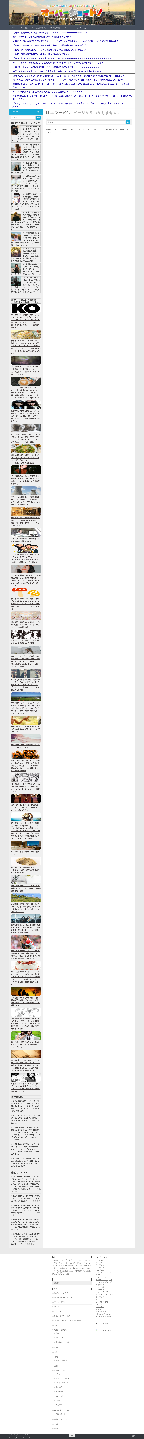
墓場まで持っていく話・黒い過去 (67, 1320)
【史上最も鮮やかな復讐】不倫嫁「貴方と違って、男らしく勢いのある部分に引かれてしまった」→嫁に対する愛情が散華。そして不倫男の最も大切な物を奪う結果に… (25, 1024)
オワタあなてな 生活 (104, 1294)
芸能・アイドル (60, 1419)
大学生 (69, 1268)
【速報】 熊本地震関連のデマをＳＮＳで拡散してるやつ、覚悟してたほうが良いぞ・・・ (52, 50)
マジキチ (57, 1263)
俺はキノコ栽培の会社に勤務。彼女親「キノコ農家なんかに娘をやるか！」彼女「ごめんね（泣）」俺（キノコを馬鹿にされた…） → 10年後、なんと (25, 604)
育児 (55, 1274)
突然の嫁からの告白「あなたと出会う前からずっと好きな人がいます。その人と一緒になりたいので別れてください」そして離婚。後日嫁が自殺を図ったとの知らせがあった (25, 708)
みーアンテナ (101, 1265)
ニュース (57, 1311)
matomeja (66, 28)
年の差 (59, 1271)
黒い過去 (66, 1274)
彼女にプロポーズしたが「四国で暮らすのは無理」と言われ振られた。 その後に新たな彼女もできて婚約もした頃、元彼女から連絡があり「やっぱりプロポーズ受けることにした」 (25, 661)
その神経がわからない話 (64, 1297)
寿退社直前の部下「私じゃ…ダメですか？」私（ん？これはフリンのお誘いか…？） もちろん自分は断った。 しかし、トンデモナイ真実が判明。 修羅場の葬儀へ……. (26, 1149)
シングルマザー (77, 1260)
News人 (99, 1309)
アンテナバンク (102, 1277)
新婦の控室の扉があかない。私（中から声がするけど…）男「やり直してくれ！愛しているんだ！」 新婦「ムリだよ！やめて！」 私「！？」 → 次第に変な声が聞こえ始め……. (26, 1106)
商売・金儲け (60, 1414)
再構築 (61, 1265)
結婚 (87, 1271)
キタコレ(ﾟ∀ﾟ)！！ (104, 1280)
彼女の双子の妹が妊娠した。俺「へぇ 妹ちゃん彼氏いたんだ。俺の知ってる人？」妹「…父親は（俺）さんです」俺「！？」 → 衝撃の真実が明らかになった (26, 416)
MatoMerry (100, 1270)
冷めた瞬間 (68, 1266)
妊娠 (76, 1268)
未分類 (56, 1352)
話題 (56, 1424)
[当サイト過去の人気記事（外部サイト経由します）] (26, 312)
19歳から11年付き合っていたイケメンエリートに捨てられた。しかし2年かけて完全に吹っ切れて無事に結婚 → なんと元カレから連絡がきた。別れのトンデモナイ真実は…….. (25, 183)
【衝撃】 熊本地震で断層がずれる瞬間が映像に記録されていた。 (41, 54)
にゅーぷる (100, 1287)
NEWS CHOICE (101, 1299)
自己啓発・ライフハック (64, 1410)
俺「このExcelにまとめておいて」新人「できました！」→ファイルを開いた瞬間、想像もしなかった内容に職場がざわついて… (68, 80)
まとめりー (100, 1285)
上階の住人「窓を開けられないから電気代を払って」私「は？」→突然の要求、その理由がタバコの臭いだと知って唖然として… (69, 75)
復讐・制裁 (59, 1391)
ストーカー (84, 1260)
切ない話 (59, 1387)
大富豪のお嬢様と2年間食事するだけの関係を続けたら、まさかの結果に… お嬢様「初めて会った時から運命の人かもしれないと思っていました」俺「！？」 (26, 580)
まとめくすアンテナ (103, 1316)
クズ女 (62, 1260)
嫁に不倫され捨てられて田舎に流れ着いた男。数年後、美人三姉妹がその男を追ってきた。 (25, 1044)
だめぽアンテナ (41, 28)
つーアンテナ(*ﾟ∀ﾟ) (104, 1297)
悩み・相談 (59, 1396)
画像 (56, 1366)
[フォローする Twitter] (38, 111)
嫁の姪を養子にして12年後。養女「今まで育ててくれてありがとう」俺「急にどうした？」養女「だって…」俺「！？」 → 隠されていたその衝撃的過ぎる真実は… (25, 685)
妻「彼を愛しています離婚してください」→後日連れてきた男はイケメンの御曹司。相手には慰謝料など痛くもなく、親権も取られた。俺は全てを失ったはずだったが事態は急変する (25, 1065)
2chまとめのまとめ (79, 28)
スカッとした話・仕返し (64, 1378)
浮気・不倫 (59, 1338)
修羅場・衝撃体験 (62, 1383)
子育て (54, 1271)
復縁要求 (71, 1271)
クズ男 (69, 1260)
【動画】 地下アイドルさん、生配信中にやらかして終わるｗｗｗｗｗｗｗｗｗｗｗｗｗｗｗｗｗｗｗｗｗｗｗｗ (62, 58)
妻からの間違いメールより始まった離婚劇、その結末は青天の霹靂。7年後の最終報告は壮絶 (26, 888)
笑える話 (59, 1405)
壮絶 (65, 1268)
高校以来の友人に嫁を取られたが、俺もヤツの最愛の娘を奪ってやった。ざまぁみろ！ (25, 729)
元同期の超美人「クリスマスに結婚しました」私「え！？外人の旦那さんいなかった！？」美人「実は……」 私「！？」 (25, 269)
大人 (56, 1325)
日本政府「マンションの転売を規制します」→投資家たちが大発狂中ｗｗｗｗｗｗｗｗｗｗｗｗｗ (56, 67)
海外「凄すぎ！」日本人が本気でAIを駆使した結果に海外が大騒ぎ (42, 37)
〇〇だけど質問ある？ (63, 1293)
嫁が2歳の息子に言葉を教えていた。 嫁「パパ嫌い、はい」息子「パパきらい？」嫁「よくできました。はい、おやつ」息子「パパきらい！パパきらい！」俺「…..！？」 (25, 134)
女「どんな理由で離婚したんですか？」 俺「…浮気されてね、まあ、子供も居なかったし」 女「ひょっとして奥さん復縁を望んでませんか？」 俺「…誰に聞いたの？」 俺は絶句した (25, 392)
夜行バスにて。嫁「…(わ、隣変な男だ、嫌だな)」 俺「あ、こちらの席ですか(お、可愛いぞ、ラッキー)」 (25, 807)
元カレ (85, 1263)
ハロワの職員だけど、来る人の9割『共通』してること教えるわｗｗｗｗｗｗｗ (47, 92)
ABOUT (20, 28)
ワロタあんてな (54, 28)
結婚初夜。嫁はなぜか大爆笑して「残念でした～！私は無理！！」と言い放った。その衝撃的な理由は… (25, 624)
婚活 (85, 1268)
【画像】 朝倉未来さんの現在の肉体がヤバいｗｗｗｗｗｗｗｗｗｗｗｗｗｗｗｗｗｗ (50, 32)
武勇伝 (58, 1400)
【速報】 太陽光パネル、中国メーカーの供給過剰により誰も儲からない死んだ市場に (50, 45)
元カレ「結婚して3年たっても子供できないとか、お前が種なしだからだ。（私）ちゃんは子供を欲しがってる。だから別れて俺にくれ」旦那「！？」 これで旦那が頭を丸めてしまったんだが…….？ (25, 284)
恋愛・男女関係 (60, 1330)
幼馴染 (64, 1271)
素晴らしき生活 (60, 1370)
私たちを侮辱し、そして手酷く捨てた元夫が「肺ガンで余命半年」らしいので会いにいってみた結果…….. (25, 168)
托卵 (75, 1271)
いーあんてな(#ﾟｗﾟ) (104, 1282)
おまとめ (99, 1260)
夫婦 (73, 1268)
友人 (73, 1265)
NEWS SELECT (101, 1275)
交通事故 (78, 1263)
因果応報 (82, 1266)
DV (58, 1260)
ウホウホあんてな (103, 1267)
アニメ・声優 (59, 1302)
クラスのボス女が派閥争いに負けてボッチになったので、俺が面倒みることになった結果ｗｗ (25, 870)
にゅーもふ (100, 1307)
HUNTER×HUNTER (62, 1360)
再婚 (56, 1265)
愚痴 (56, 1348)
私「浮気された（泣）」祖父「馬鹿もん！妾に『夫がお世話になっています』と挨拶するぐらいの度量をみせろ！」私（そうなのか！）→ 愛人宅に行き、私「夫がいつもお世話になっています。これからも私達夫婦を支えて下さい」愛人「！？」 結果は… (25, 830)
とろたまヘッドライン (104, 1272)
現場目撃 (80, 1271)
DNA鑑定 (54, 1260)
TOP (13, 28)
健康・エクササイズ (62, 1316)
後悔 (67, 1271)
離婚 (60, 1273)
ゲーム (56, 1307)
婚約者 (88, 1268)
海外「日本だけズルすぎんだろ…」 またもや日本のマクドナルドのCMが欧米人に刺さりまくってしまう (58, 63)
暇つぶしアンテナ (103, 1292)
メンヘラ (64, 1263)
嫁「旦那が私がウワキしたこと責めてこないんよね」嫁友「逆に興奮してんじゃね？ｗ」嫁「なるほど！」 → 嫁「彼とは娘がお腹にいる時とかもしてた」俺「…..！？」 (25, 152)
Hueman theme (33, 1438)
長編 (56, 1428)
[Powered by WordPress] (16, 1437)
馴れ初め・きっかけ (63, 1342)
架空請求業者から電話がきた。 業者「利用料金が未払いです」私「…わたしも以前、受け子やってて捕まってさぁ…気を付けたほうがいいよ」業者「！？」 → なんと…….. (26, 201)
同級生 (77, 1266)
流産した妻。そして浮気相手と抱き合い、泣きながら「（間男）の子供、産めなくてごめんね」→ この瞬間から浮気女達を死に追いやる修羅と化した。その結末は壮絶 (25, 766)
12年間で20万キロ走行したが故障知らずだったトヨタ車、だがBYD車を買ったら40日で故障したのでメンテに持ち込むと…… (67, 41)
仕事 (82, 1263)
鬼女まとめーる (102, 1312)
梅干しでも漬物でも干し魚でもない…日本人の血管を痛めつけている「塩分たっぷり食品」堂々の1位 (57, 71)
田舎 (84, 1271)
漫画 (56, 1357)
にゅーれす (29, 28)
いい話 (58, 1374)
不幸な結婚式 (71, 1263)
